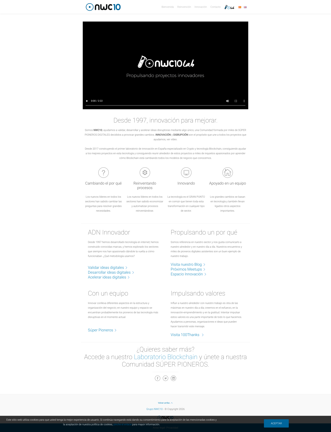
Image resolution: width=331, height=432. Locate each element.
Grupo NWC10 (154, 409)
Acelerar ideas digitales (107, 277)
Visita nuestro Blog (186, 264)
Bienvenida (168, 6)
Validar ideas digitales (106, 268)
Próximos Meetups (186, 269)
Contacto (215, 6)
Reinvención (184, 6)
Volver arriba (163, 403)
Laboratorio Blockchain (166, 357)
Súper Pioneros (100, 330)
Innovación (200, 6)
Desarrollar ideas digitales (109, 272)
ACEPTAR (276, 423)
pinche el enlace (122, 424)
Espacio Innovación (187, 274)
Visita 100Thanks (185, 335)
